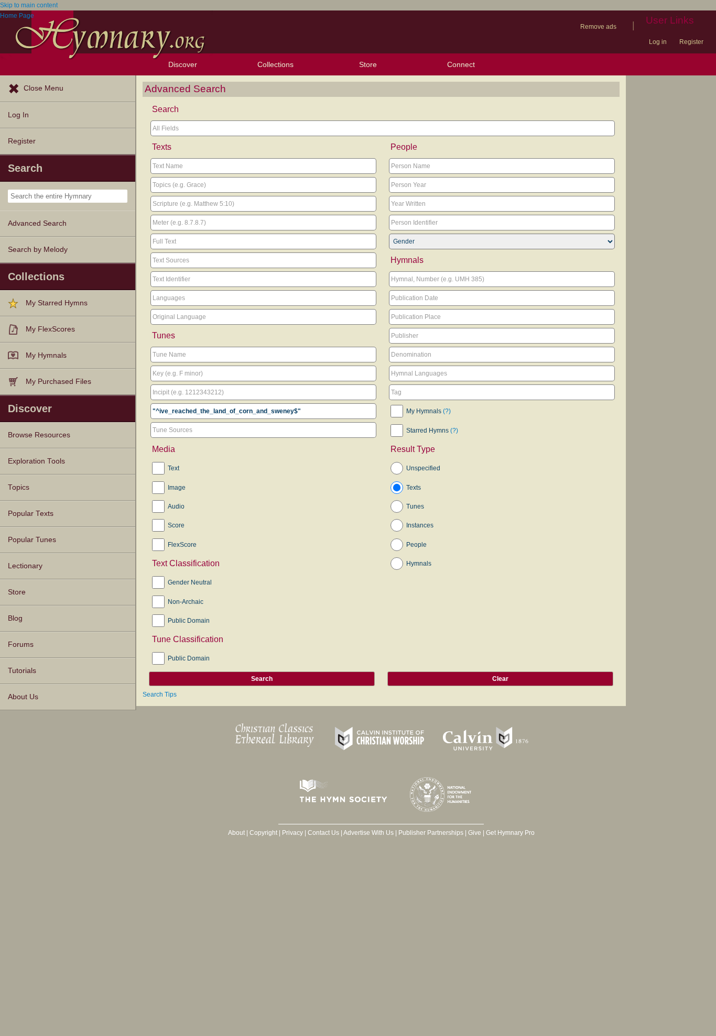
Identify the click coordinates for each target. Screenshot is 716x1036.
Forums (21, 644)
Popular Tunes (32, 540)
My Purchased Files (58, 381)
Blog (15, 618)
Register (691, 42)
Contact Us (323, 832)
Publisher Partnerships (430, 832)
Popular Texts (30, 513)
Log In (18, 115)
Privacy (292, 832)
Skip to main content (29, 5)
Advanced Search (37, 223)
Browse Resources (39, 435)
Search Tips (160, 694)
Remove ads (598, 26)
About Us (23, 697)
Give (474, 832)
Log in (658, 42)
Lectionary (25, 566)
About (236, 832)
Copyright (263, 832)
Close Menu (43, 88)
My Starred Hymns (57, 303)
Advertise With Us (368, 832)
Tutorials (22, 671)
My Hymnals (46, 355)
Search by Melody (38, 250)
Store (368, 64)
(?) (447, 411)
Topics (18, 487)
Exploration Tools (36, 461)
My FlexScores (50, 329)
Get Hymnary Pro (510, 832)
